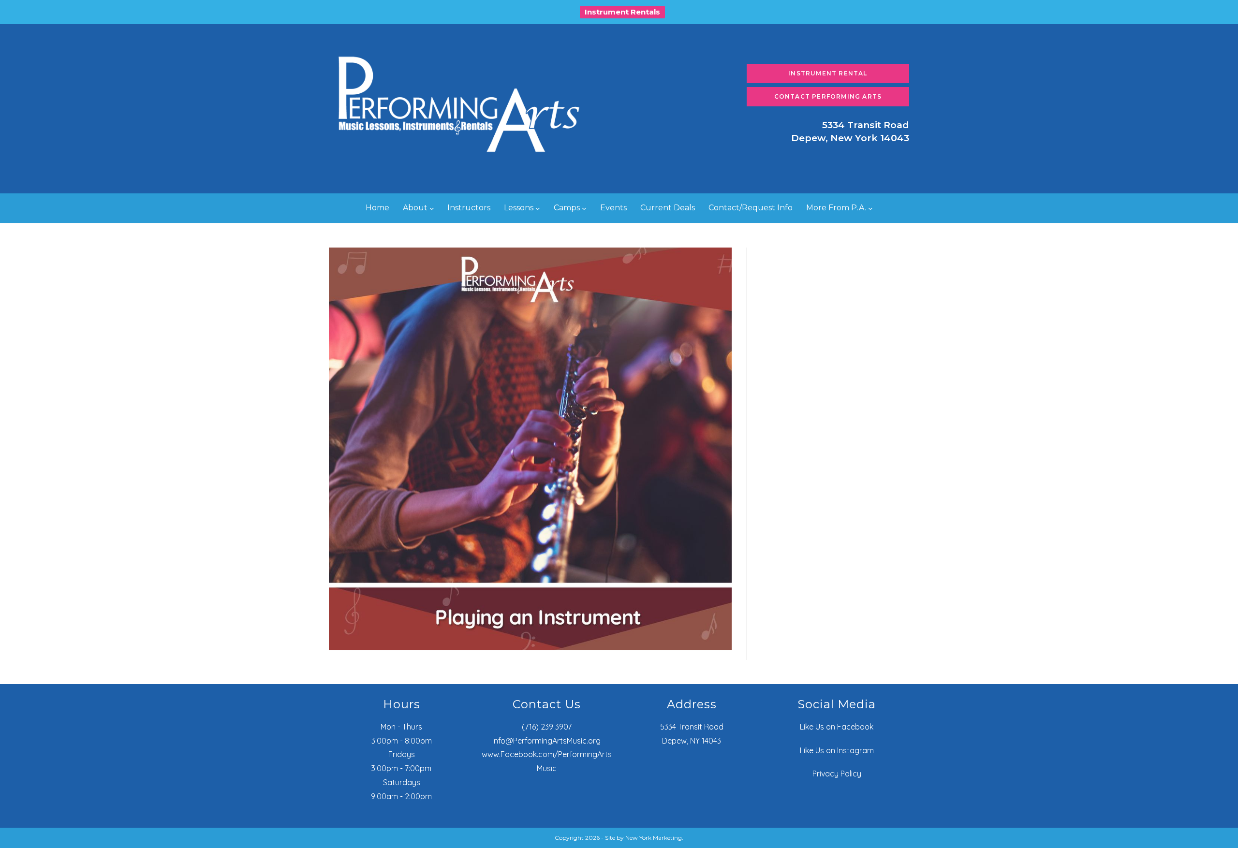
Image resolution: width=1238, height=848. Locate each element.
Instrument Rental (827, 73)
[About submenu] (431, 208)
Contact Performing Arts (828, 96)
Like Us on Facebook (836, 726)
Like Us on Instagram (837, 750)
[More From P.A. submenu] (870, 208)
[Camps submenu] (584, 208)
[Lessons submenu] (537, 208)
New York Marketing (653, 837)
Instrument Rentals (622, 11)
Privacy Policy (836, 773)
